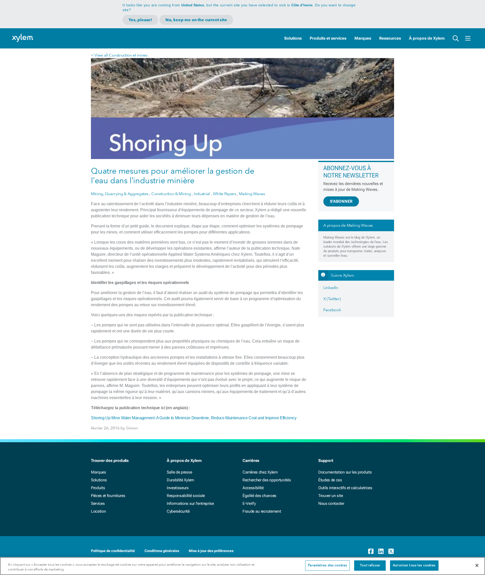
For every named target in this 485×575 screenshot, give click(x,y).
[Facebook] (371, 551)
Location (98, 511)
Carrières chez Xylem (260, 472)
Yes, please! (140, 19)
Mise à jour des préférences (211, 551)
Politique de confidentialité (113, 551)
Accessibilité (253, 487)
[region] (242, 566)
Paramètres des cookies (327, 565)
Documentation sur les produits (345, 472)
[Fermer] (476, 565)
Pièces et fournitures (108, 495)
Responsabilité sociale (186, 495)
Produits (98, 487)
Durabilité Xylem (180, 480)
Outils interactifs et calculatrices (345, 487)
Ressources (390, 38)
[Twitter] (391, 551)
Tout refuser (370, 565)
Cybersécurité (178, 511)
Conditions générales (161, 551)
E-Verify (249, 503)
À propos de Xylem (427, 38)
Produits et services (328, 38)
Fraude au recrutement (262, 511)
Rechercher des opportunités (267, 480)
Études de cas (330, 480)
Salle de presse (179, 472)
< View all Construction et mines (119, 55)
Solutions (293, 38)
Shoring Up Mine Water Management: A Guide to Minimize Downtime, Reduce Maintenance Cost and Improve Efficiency (194, 418)
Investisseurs (178, 487)
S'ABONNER (341, 201)
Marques (362, 38)
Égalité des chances (259, 495)
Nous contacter (331, 503)
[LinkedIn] (381, 551)
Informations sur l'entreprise (190, 503)
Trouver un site (330, 495)
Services (98, 503)
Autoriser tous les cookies (414, 565)
